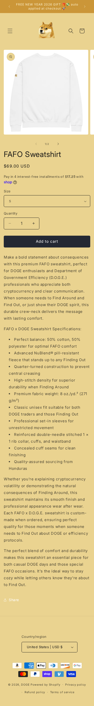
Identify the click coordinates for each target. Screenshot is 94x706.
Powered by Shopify (45, 684)
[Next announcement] (84, 6)
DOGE (25, 684)
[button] (10, 30)
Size (7, 191)
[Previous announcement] (9, 6)
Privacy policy (75, 684)
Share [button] (14, 600)
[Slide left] (36, 143)
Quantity (10, 213)
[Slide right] (58, 143)
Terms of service (62, 692)
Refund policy (35, 692)
